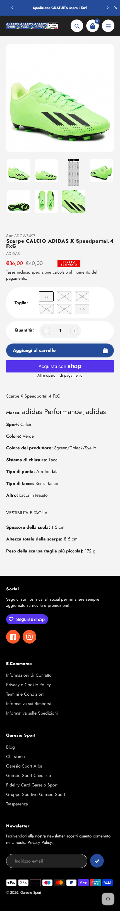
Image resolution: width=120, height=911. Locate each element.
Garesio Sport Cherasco (28, 775)
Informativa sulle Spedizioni (32, 713)
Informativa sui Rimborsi (28, 703)
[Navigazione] (108, 26)
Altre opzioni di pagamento (60, 375)
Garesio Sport (30, 892)
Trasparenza (17, 804)
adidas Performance (52, 411)
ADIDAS (13, 253)
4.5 (82, 309)
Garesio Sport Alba (24, 766)
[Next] (107, 8)
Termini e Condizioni (25, 694)
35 (82, 296)
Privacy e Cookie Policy (28, 684)
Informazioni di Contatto (29, 675)
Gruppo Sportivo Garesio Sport (35, 794)
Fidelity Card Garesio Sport (31, 785)
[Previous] (12, 8)
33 (46, 296)
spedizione (42, 272)
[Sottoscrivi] (97, 861)
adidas (96, 411)
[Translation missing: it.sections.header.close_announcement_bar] (116, 8)
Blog (10, 747)
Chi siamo (15, 756)
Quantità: (24, 330)
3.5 (46, 309)
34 (64, 296)
